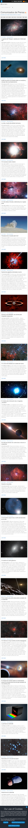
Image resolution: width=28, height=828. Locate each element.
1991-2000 (19, 17)
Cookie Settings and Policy (14, 825)
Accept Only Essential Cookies (18, 822)
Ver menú (4, 4)
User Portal (20, 1)
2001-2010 (14, 17)
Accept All (6, 822)
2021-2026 (3, 17)
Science (15, 1)
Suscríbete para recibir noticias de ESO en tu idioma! (11, 14)
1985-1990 (24, 17)
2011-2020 (8, 17)
